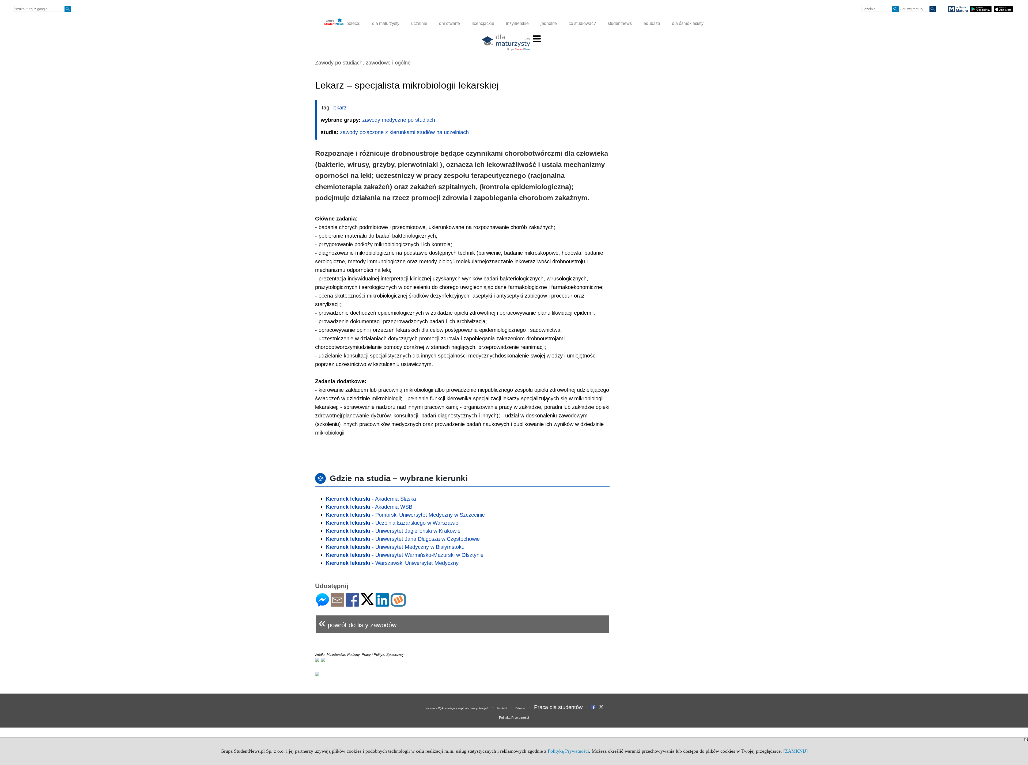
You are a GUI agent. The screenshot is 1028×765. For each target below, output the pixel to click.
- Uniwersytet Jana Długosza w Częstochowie (403, 539)
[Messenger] (322, 604)
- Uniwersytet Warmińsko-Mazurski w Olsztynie (404, 555)
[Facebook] (352, 604)
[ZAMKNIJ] (795, 751)
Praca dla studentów (558, 707)
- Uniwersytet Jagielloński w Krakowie (393, 531)
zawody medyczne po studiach (398, 120)
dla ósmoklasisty (688, 23)
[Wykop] (398, 604)
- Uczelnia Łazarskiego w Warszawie (392, 523)
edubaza (652, 23)
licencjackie (483, 23)
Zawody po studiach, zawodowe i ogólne (363, 63)
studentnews (620, 23)
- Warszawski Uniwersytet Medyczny (392, 563)
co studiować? (582, 23)
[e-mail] (337, 604)
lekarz (339, 108)
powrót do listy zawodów (357, 623)
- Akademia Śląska (371, 499)
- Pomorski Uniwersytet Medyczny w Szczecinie (405, 515)
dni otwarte (449, 23)
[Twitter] (367, 603)
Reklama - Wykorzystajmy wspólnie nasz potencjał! (456, 708)
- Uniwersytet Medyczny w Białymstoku (395, 547)
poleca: (352, 23)
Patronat (520, 708)
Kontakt (502, 708)
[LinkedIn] (382, 604)
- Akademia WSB (369, 507)
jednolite (549, 23)
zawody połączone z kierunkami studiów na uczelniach (404, 132)
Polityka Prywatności (514, 718)
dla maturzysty (385, 23)
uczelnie (419, 23)
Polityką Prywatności (568, 751)
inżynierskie (517, 23)
